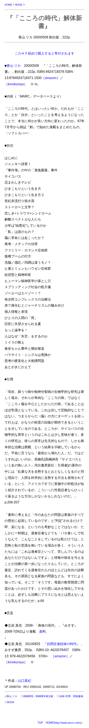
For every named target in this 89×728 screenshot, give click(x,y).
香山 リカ (14, 65)
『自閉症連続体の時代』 (61, 644)
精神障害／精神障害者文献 (38, 696)
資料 (42, 631)
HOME (8, 4)
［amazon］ (51, 78)
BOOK (18, 4)
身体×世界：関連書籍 (71, 696)
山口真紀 (24, 680)
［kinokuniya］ (16, 84)
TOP (40, 722)
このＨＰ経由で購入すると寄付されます (44, 53)
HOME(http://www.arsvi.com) (63, 722)
